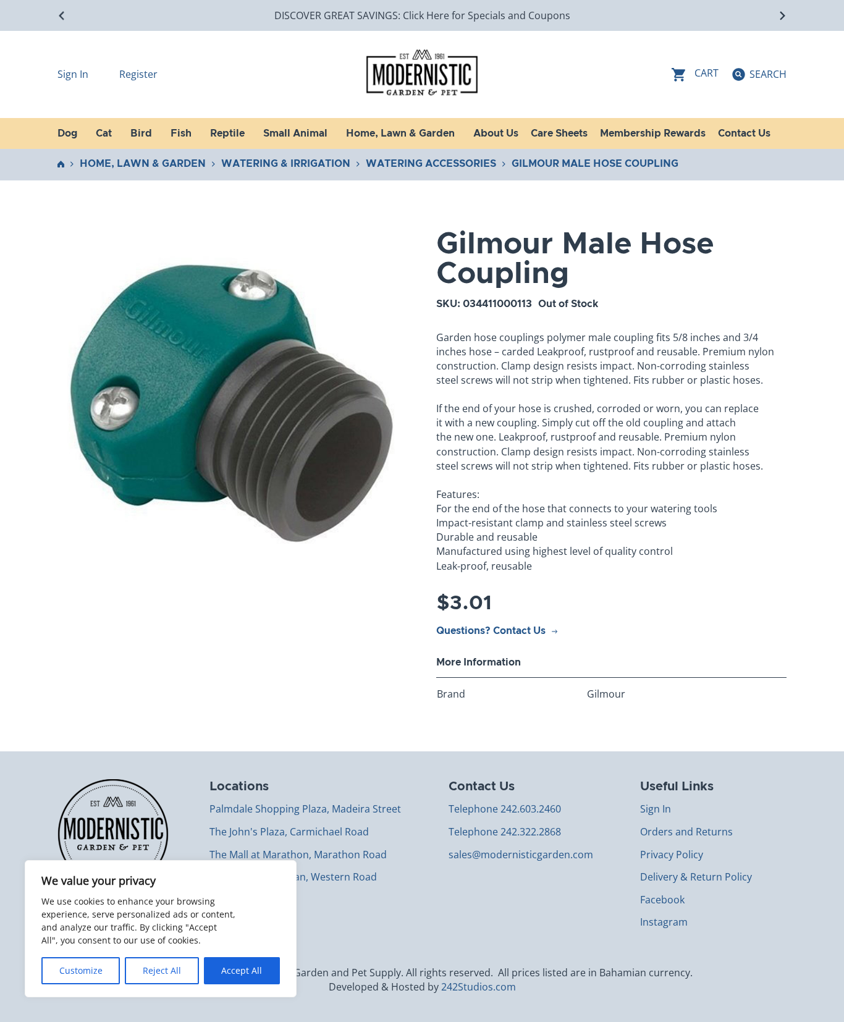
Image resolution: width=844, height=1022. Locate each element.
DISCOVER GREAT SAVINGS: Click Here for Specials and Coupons (422, 15)
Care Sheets (559, 133)
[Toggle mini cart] (695, 74)
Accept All (241, 970)
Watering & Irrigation (285, 164)
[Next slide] (782, 15)
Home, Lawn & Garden (143, 164)
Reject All (162, 970)
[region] (161, 928)
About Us (495, 133)
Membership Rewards (653, 133)
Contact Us (744, 133)
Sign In (74, 74)
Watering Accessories (431, 164)
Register (138, 74)
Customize (81, 970)
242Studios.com (478, 987)
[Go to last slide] (62, 15)
